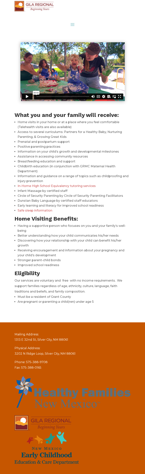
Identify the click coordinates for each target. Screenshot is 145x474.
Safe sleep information (35, 210)
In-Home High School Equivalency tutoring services (57, 186)
